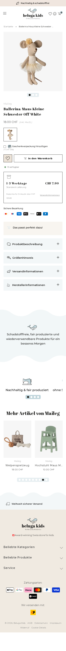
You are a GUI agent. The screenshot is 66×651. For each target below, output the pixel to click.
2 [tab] (33, 95)
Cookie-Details (38, 627)
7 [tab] (40, 480)
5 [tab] (33, 480)
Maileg (8, 103)
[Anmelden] (54, 14)
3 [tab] (36, 95)
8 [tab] (43, 480)
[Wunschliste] (50, 13)
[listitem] (33, 3)
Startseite (8, 26)
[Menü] (5, 13)
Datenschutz (41, 623)
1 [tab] (30, 95)
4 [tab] (38, 397)
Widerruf (24, 627)
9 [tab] (46, 480)
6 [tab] (36, 480)
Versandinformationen (50, 195)
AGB (29, 623)
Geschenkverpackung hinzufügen (30, 146)
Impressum (55, 623)
